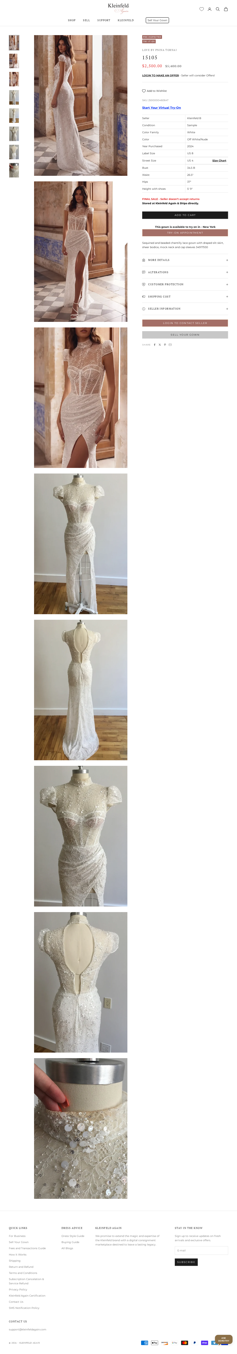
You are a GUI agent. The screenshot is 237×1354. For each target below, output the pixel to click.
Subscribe (186, 1262)
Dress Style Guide (72, 1236)
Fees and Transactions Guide (27, 1248)
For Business (17, 1236)
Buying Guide (70, 1242)
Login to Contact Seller (185, 322)
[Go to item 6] (14, 133)
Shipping (15, 1260)
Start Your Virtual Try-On (161, 107)
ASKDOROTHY (223, 1339)
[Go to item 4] (14, 97)
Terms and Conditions (23, 1273)
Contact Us (16, 1301)
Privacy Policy (18, 1289)
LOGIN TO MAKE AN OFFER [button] (160, 75)
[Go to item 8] (14, 170)
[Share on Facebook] (154, 344)
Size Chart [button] (219, 160)
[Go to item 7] (14, 152)
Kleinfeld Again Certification (27, 1295)
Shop (72, 20)
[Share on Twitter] (159, 344)
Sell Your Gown (157, 20)
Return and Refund (21, 1267)
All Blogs (67, 1248)
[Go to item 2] (14, 61)
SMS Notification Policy (24, 1308)
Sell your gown (185, 334)
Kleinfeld (126, 20)
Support (103, 20)
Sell (86, 20)
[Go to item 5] (14, 115)
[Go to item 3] (14, 79)
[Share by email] (170, 344)
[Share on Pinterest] (164, 344)
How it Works (17, 1254)
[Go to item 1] (14, 42)
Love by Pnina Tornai (159, 50)
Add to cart (185, 215)
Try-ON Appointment (185, 232)
